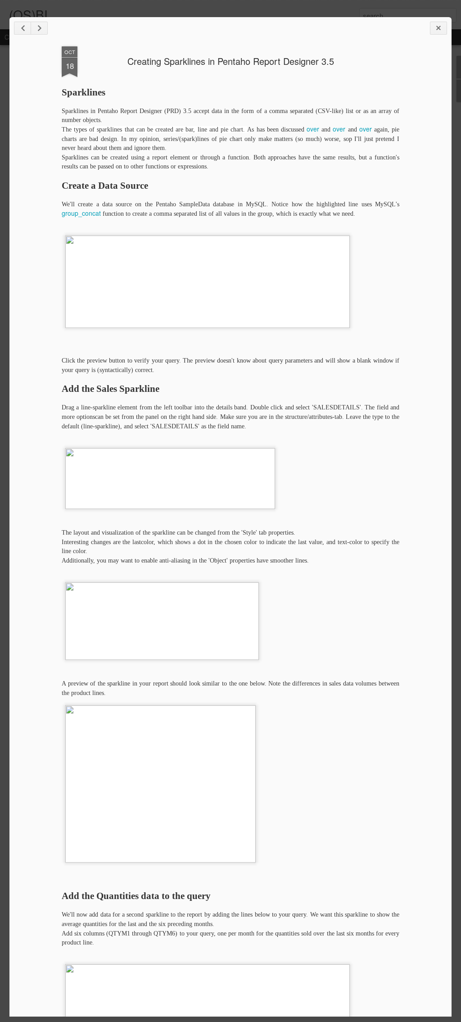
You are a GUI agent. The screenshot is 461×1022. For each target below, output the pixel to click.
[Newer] (22, 28)
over (313, 128)
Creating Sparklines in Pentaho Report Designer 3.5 (230, 61)
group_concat (81, 213)
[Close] (438, 28)
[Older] (39, 28)
